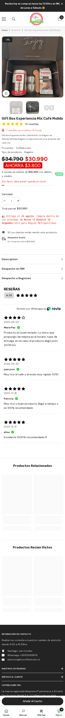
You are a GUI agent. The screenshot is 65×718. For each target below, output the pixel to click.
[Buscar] (14, 19)
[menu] (4, 19)
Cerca (62, 4)
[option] (32, 67)
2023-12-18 (10, 393)
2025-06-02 (11, 322)
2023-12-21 (10, 426)
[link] (17, 520)
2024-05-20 (11, 363)
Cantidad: (7, 194)
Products (15, 30)
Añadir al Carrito (32, 701)
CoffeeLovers (23, 148)
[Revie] (53, 309)
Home (4, 30)
